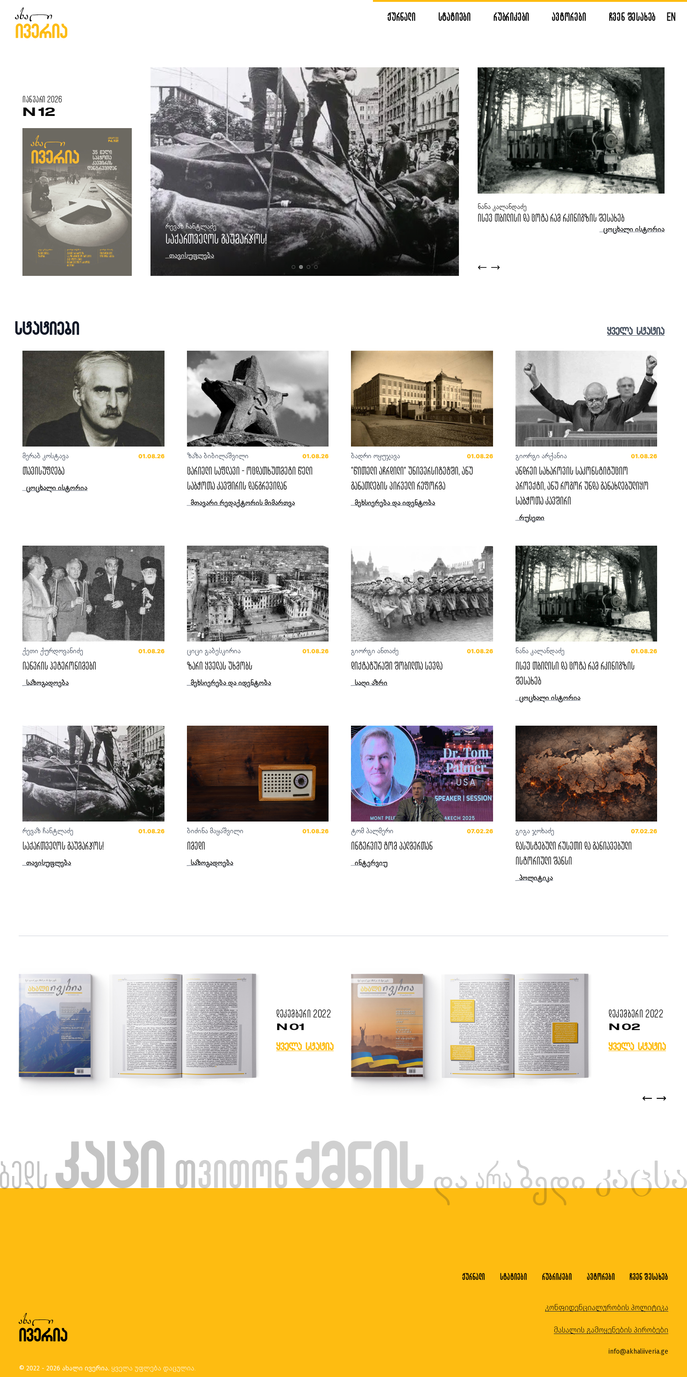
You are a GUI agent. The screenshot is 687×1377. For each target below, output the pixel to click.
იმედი (196, 845)
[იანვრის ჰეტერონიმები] (93, 594)
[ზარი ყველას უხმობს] (258, 594)
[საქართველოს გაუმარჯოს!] (93, 774)
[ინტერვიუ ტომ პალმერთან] (422, 774)
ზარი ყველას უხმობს (219, 665)
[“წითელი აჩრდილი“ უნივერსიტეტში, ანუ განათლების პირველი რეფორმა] (422, 399)
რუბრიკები (512, 16)
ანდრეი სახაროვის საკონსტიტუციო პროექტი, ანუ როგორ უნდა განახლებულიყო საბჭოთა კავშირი (582, 485)
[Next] (661, 1098)
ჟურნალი (401, 16)
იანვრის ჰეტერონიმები (59, 665)
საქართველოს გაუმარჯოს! (216, 238)
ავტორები (569, 16)
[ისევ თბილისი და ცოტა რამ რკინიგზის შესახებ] (586, 594)
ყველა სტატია (636, 331)
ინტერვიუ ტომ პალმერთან (392, 845)
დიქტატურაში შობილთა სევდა (397, 665)
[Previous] (647, 1098)
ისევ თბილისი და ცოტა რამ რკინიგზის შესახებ (551, 217)
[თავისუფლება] (93, 399)
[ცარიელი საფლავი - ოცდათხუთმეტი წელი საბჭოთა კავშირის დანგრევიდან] (258, 399)
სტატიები (454, 16)
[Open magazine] (138, 1027)
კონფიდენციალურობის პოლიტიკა (606, 1307)
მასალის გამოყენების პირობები (611, 1330)
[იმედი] (258, 774)
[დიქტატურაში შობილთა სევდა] (422, 594)
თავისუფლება (43, 470)
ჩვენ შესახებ (632, 16)
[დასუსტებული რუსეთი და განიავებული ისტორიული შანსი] (586, 774)
